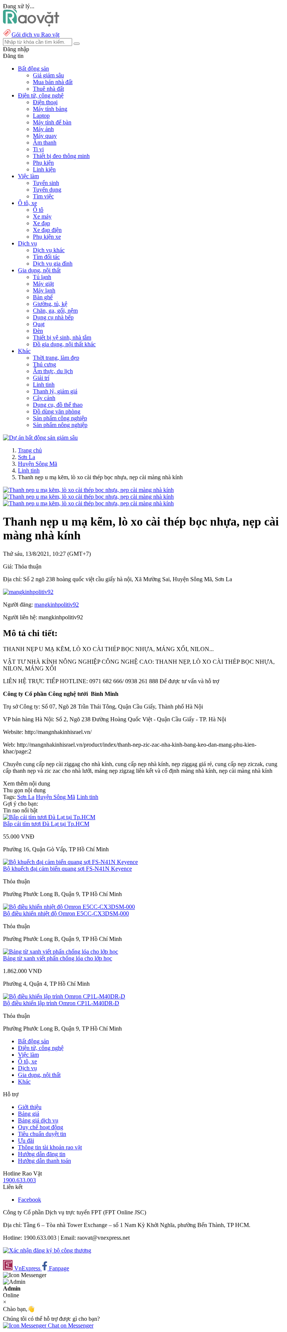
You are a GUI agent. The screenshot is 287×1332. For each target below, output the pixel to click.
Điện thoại (45, 102)
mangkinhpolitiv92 (56, 604)
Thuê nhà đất (48, 89)
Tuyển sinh (46, 183)
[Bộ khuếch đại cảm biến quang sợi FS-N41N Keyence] (70, 862)
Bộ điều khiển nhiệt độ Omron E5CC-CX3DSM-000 (66, 913)
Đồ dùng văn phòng (56, 411)
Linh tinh (44, 384)
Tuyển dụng (47, 189)
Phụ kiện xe (47, 236)
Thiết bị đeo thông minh (61, 156)
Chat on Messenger (69, 1325)
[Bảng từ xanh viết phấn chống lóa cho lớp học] (60, 951)
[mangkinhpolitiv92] (28, 592)
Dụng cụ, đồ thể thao (58, 405)
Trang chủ (30, 450)
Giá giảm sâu (48, 75)
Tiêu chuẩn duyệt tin (42, 1134)
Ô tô (38, 210)
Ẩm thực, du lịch (53, 371)
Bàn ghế (43, 297)
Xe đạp (41, 223)
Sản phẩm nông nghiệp (60, 425)
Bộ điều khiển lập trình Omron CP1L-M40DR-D (61, 1003)
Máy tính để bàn (52, 122)
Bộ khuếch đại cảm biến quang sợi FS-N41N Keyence (67, 868)
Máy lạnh (44, 290)
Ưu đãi (26, 1140)
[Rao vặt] (31, 24)
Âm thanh (44, 142)
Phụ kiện (43, 162)
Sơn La (26, 457)
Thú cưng (44, 364)
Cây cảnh (44, 398)
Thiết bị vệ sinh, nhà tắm (62, 337)
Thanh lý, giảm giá (55, 391)
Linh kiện (44, 169)
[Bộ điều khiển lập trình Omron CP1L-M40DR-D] (64, 996)
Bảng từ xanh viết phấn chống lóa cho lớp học (57, 958)
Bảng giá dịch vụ (38, 1120)
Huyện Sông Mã (37, 464)
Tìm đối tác (46, 257)
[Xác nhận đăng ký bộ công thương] (47, 1250)
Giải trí (41, 378)
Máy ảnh (43, 129)
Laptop (41, 115)
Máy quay (45, 136)
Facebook (29, 1199)
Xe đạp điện (47, 230)
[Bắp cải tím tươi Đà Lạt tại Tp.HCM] (49, 817)
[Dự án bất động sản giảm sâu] (40, 437)
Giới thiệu (29, 1107)
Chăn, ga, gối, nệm (55, 310)
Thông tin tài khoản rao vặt (50, 1147)
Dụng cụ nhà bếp (53, 317)
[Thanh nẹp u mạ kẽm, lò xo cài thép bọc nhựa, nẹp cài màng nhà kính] (88, 490)
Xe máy (42, 216)
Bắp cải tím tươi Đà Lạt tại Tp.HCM (46, 824)
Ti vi (38, 149)
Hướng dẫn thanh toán (44, 1161)
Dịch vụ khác (49, 250)
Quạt (38, 324)
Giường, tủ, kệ (50, 304)
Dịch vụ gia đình (52, 263)
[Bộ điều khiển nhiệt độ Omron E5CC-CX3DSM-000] (69, 907)
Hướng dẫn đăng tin (41, 1154)
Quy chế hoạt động (40, 1127)
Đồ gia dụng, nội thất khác (64, 344)
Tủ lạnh (42, 277)
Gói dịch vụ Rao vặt (35, 34)
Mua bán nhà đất (52, 82)
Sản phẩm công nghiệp (60, 418)
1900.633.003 (19, 1180)
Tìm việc (43, 196)
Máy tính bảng (50, 109)
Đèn (38, 331)
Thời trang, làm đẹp (56, 357)
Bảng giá (28, 1113)
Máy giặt (43, 284)
